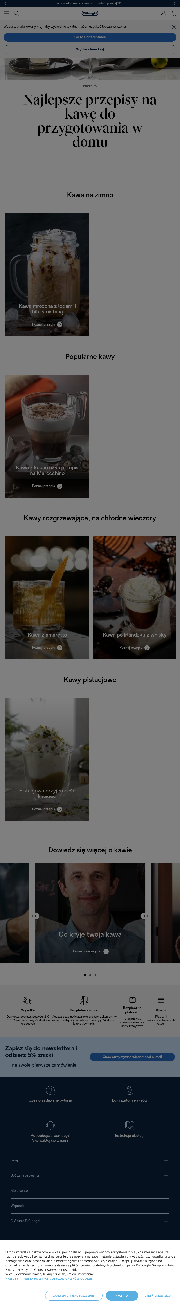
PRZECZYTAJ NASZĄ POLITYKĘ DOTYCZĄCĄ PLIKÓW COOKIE (48, 1278)
